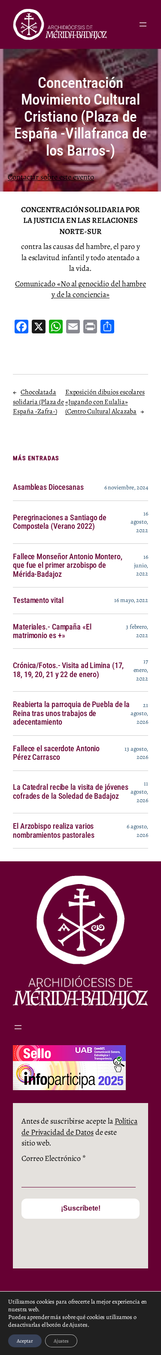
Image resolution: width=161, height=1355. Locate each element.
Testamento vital (38, 600)
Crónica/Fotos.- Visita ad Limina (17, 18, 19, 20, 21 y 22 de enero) (68, 669)
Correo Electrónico (53, 1158)
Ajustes (61, 1340)
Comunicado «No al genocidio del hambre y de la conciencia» (80, 289)
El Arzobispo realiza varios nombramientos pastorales (53, 830)
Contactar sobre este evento (51, 177)
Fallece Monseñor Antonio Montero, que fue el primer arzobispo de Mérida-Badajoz (67, 565)
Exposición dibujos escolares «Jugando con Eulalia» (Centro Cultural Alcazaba (105, 401)
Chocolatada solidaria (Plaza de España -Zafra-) (38, 401)
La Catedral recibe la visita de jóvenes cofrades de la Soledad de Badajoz (70, 791)
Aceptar (25, 1340)
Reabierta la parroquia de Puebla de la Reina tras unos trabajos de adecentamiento (71, 713)
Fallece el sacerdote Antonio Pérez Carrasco (56, 752)
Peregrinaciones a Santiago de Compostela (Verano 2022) (59, 522)
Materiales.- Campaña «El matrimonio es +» (52, 631)
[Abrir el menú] (143, 24)
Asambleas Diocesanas (48, 487)
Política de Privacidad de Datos (79, 1126)
